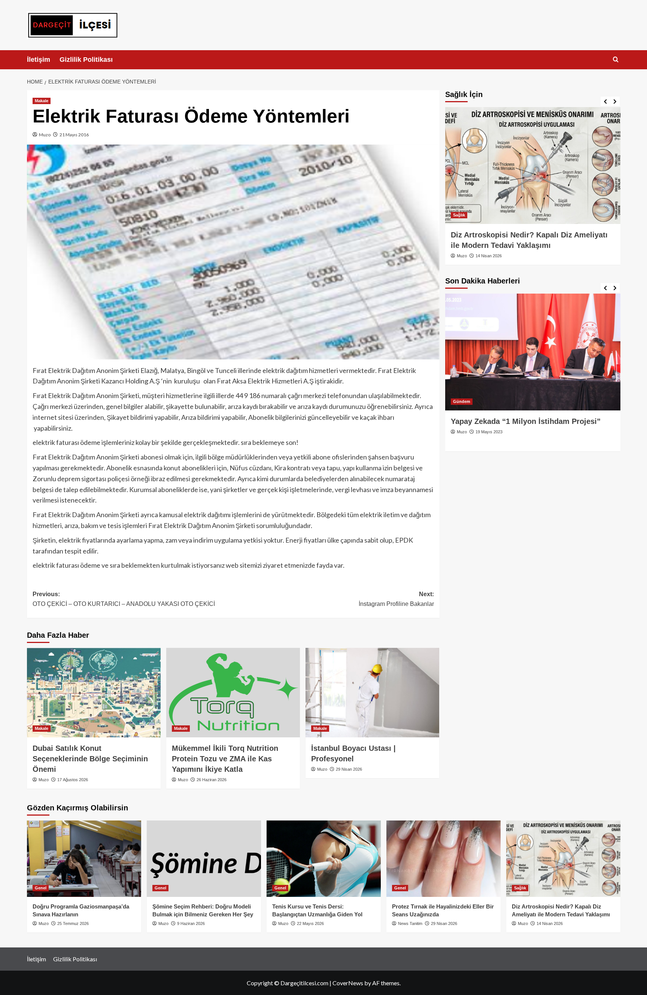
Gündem (461, 401)
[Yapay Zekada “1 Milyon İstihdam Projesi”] (532, 352)
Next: (396, 599)
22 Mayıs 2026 (310, 923)
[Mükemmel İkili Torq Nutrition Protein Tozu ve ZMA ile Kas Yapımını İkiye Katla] (233, 692)
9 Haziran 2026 (191, 923)
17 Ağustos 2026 (72, 779)
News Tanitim (410, 923)
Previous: (124, 599)
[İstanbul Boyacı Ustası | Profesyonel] (372, 692)
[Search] (615, 59)
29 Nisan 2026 (349, 769)
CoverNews (347, 982)
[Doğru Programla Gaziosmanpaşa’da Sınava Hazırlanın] (84, 858)
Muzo (45, 134)
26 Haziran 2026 (212, 779)
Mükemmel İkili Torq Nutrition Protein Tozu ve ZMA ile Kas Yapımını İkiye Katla (225, 758)
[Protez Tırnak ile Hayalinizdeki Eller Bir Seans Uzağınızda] (443, 858)
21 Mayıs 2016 (74, 134)
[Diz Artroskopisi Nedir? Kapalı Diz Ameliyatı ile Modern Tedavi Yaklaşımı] (532, 165)
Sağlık (459, 215)
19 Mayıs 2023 (489, 432)
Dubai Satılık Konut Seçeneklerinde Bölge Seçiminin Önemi (90, 758)
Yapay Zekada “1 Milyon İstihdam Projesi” (526, 421)
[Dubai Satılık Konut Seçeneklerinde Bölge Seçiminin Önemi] (94, 692)
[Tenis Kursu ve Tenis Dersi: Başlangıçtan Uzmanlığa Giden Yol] (324, 858)
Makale (41, 100)
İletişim (38, 59)
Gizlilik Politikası (86, 59)
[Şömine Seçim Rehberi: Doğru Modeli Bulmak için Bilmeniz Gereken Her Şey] (204, 858)
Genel (40, 888)
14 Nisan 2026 (489, 256)
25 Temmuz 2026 (73, 923)
